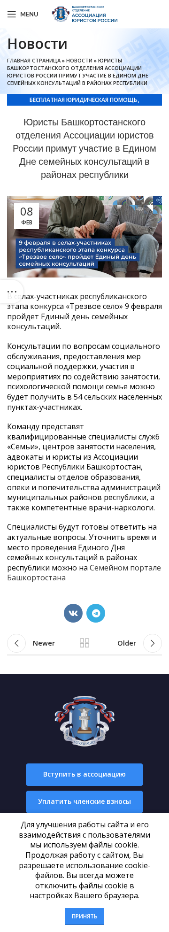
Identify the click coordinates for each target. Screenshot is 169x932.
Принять (85, 916)
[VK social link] (73, 613)
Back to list (84, 643)
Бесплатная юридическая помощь (84, 100)
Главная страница (34, 60)
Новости (79, 60)
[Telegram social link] (95, 613)
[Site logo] (84, 13)
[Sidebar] (11, 291)
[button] (84, 774)
